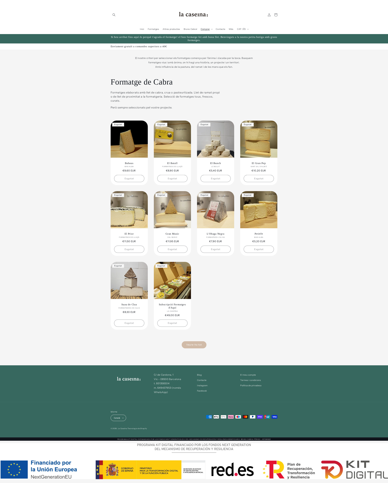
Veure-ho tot (194, 344)
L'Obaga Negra (215, 233)
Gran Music (172, 233)
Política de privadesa (250, 385)
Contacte (202, 380)
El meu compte (248, 374)
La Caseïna (122, 428)
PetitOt (259, 233)
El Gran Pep (259, 163)
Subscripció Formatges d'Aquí (172, 306)
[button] (114, 15)
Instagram (202, 385)
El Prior (129, 233)
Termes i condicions (250, 380)
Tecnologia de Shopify (137, 428)
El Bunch (215, 163)
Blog (199, 374)
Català (117, 418)
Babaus (129, 163)
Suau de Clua (129, 304)
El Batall (172, 163)
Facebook (202, 390)
